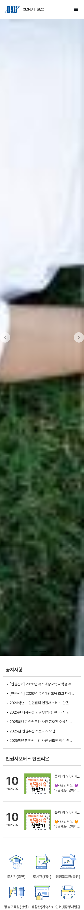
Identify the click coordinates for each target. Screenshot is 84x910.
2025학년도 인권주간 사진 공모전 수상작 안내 (41, 722)
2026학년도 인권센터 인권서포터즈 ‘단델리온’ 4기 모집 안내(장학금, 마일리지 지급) (41, 703)
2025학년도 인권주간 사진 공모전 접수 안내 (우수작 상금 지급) (41, 741)
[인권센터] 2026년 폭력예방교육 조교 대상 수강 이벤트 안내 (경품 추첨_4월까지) (40, 694)
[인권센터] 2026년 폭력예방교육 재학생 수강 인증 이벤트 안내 (40, 684)
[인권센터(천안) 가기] (12, 9)
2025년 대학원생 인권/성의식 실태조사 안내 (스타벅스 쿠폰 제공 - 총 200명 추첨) (41, 712)
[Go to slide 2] (42, 651)
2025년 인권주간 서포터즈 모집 (32, 731)
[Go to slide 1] (34, 651)
